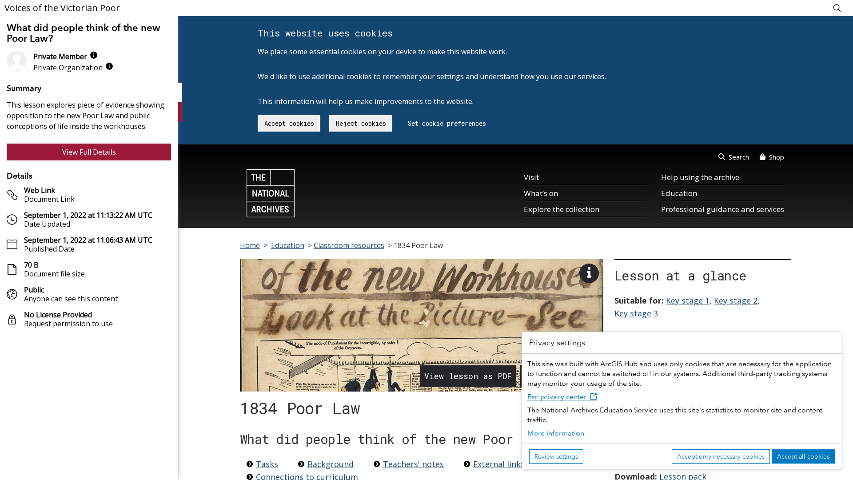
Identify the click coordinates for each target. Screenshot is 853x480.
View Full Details (89, 152)
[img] (93, 55)
